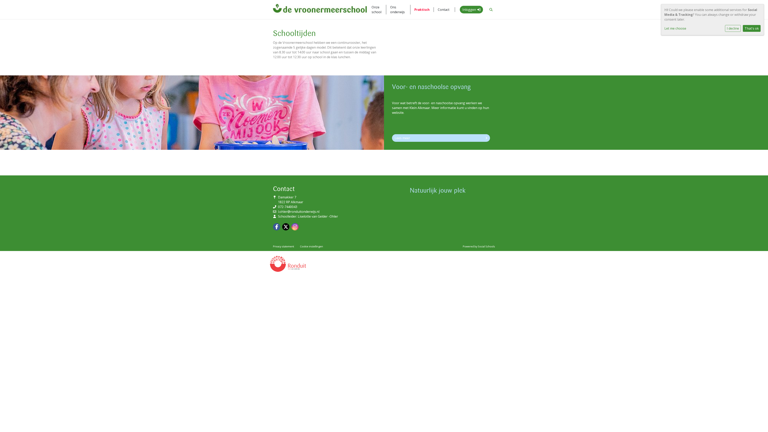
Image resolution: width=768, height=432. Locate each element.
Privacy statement (283, 246)
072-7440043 (287, 207)
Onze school (376, 9)
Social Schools (486, 246)
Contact (443, 9)
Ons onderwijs (397, 9)
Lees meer (402, 138)
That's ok (752, 28)
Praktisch (422, 9)
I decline (733, 28)
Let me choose (675, 28)
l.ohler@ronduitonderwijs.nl (298, 211)
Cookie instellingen (311, 246)
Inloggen (469, 9)
